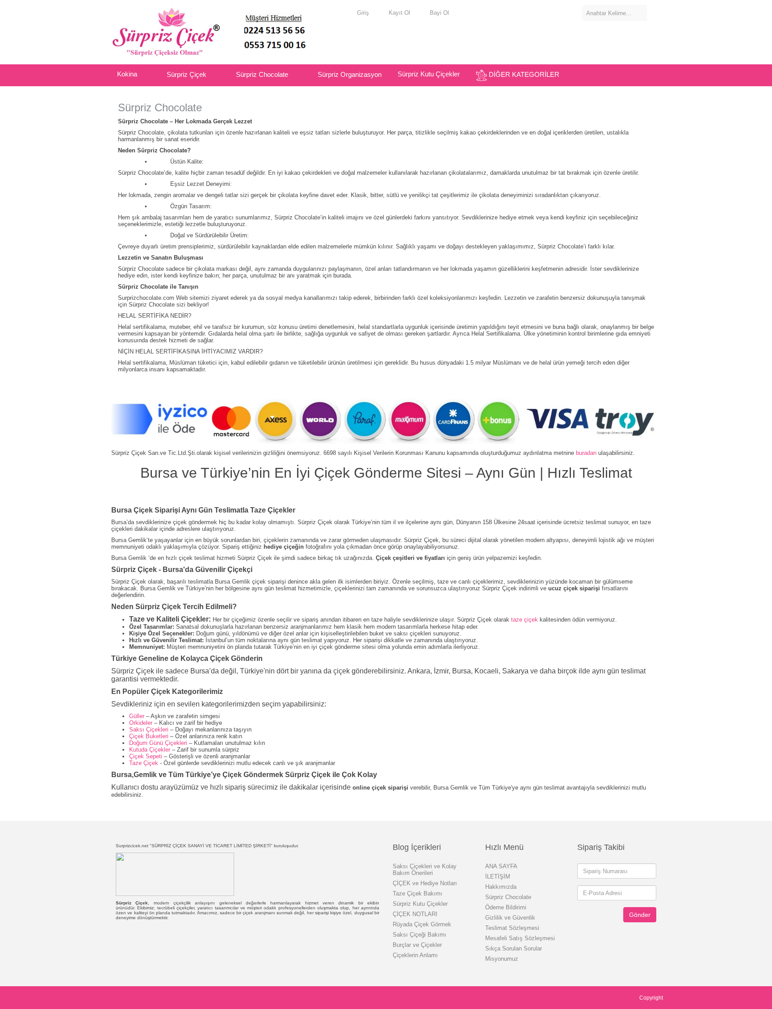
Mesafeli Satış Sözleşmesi (520, 938)
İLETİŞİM (497, 876)
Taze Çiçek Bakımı (417, 893)
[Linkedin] (160, 996)
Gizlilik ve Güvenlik (510, 917)
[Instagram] (150, 996)
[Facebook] (111, 996)
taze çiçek (524, 619)
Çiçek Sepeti (146, 756)
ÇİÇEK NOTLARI (415, 914)
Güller (136, 716)
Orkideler (140, 722)
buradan (586, 453)
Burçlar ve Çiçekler (417, 945)
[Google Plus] (131, 996)
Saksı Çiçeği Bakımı (419, 934)
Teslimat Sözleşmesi (512, 928)
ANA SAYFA (501, 866)
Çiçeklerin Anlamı (415, 955)
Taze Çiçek (143, 763)
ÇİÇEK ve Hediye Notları (425, 883)
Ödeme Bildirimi (505, 907)
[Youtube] (140, 996)
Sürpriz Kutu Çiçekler (429, 74)
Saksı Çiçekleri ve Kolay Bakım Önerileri (425, 869)
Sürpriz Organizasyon (350, 74)
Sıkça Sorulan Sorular (513, 948)
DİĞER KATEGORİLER (524, 74)
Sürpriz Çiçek (186, 74)
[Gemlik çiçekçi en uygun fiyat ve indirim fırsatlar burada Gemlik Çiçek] (220, 31)
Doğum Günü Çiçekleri (159, 743)
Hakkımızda (500, 886)
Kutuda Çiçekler (150, 749)
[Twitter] (121, 996)
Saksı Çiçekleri (149, 729)
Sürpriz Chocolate (262, 74)
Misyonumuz (501, 958)
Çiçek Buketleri (149, 736)
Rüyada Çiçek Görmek (422, 924)
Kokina (127, 74)
